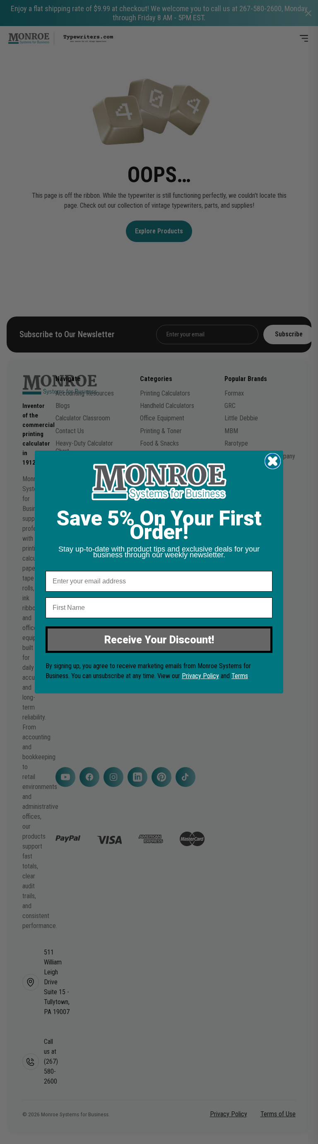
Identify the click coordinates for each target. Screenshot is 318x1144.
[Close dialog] (272, 461)
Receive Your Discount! (159, 640)
